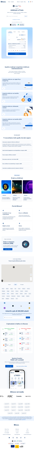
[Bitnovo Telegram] (25, 438)
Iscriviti (28, 317)
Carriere (17, 432)
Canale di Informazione (27, 434)
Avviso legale (7, 432)
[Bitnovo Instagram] (9, 438)
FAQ (27, 429)
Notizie (27, 430)
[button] (30, 1)
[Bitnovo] (3, 2)
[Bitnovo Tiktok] (21, 438)
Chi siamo (17, 430)
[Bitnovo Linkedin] (17, 438)
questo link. (24, 419)
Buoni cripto (7, 430)
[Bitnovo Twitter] (13, 438)
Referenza (17, 429)
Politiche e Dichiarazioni (7, 434)
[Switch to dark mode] (29, 2)
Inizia (26, 16)
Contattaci (27, 432)
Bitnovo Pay (7, 429)
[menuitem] (9, 2)
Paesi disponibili (17, 434)
